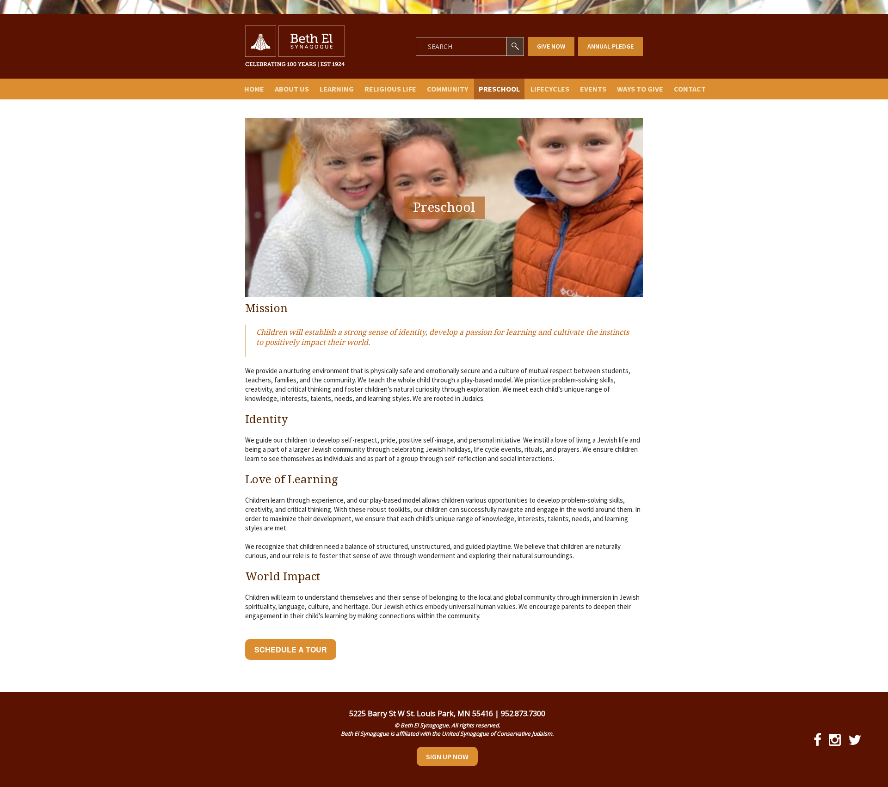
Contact (690, 88)
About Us (292, 88)
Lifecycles (549, 88)
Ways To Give (640, 88)
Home (254, 88)
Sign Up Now (447, 756)
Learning (337, 88)
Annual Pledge (610, 46)
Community (447, 88)
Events (593, 88)
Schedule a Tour (290, 649)
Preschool (499, 88)
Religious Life (390, 88)
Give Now (551, 46)
